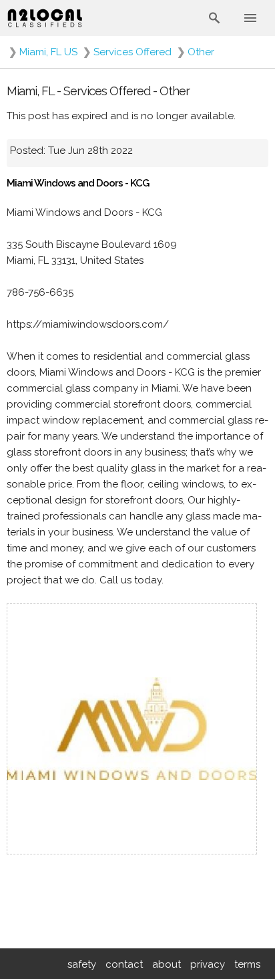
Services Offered (132, 52)
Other (201, 52)
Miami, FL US (48, 52)
